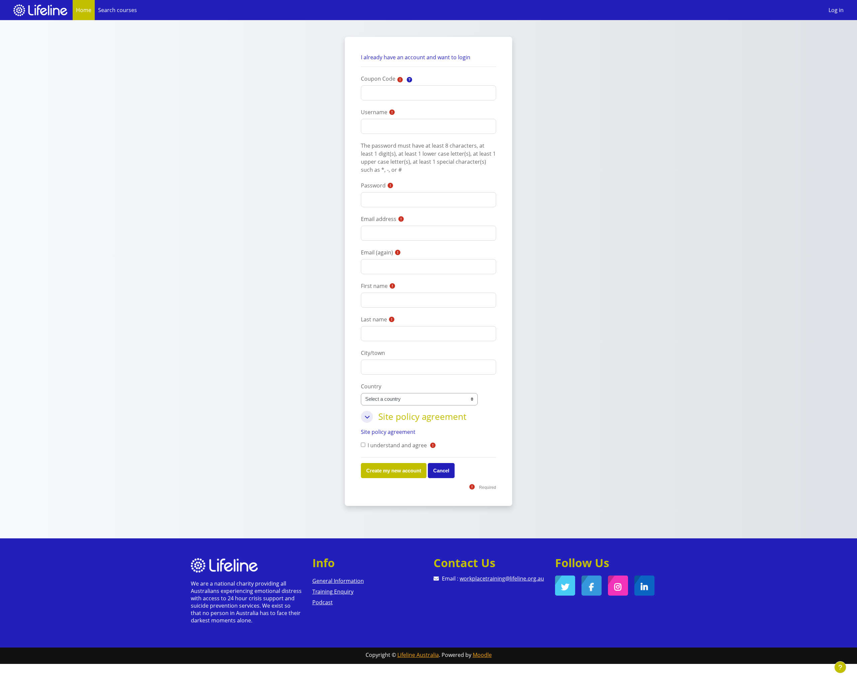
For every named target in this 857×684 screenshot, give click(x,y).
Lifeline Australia (418, 655)
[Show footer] (840, 667)
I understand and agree (397, 445)
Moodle (482, 655)
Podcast (322, 602)
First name (374, 286)
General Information (338, 581)
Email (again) (377, 252)
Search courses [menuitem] (117, 10)
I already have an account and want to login (415, 57)
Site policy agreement (388, 432)
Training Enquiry (333, 591)
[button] (409, 80)
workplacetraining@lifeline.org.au (502, 578)
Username (374, 112)
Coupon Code (378, 78)
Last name (374, 319)
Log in (836, 10)
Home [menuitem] (83, 10)
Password (373, 185)
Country (371, 386)
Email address (378, 219)
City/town (373, 353)
